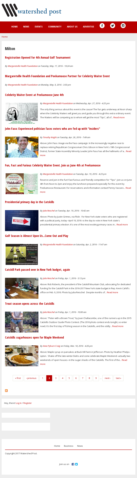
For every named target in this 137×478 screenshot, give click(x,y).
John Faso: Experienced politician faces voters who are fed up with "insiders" (52, 129)
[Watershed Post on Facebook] (102, 25)
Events (39, 26)
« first (18, 378)
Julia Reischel (49, 210)
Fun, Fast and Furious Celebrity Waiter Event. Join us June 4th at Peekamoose (53, 165)
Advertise (88, 26)
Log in (19, 403)
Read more (119, 117)
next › (107, 378)
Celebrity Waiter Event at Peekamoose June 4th (34, 95)
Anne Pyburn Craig (51, 345)
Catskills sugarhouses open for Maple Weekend (34, 337)
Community (54, 26)
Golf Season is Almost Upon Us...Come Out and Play (36, 236)
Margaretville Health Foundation (23, 65)
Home (14, 26)
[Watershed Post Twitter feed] (113, 25)
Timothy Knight (50, 137)
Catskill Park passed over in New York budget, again (37, 270)
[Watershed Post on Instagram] (123, 25)
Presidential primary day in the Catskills (29, 202)
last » (118, 378)
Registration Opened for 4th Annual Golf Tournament (38, 57)
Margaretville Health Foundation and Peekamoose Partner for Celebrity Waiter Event (57, 76)
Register (27, 403)
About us (72, 26)
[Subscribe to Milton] (6, 389)
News (26, 26)
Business (68, 445)
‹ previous (31, 378)
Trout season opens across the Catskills (29, 304)
